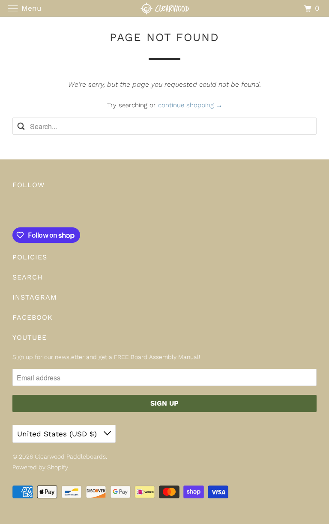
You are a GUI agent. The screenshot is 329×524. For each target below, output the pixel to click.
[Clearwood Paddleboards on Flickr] (14, 210)
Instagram (34, 297)
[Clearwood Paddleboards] (164, 8)
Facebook (32, 317)
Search (27, 277)
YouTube (29, 337)
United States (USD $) (58, 434)
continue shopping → (190, 105)
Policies (29, 257)
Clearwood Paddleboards (70, 456)
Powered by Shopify (40, 467)
